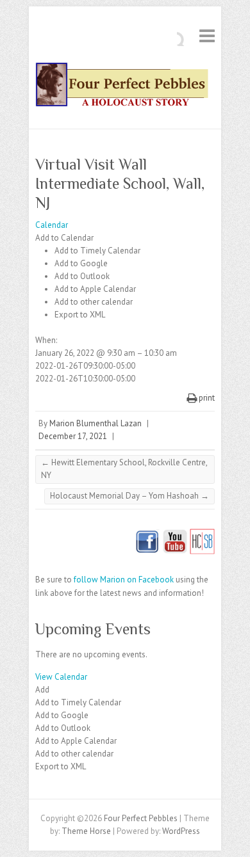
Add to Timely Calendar (97, 250)
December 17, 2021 (72, 436)
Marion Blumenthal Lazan (95, 423)
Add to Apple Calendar (95, 289)
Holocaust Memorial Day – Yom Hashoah (129, 495)
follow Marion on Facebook (124, 579)
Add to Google (81, 263)
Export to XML (79, 314)
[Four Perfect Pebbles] (125, 87)
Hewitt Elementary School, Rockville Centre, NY (124, 469)
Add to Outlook (82, 276)
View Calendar (61, 676)
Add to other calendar (93, 301)
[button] (64, 237)
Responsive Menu (207, 35)
